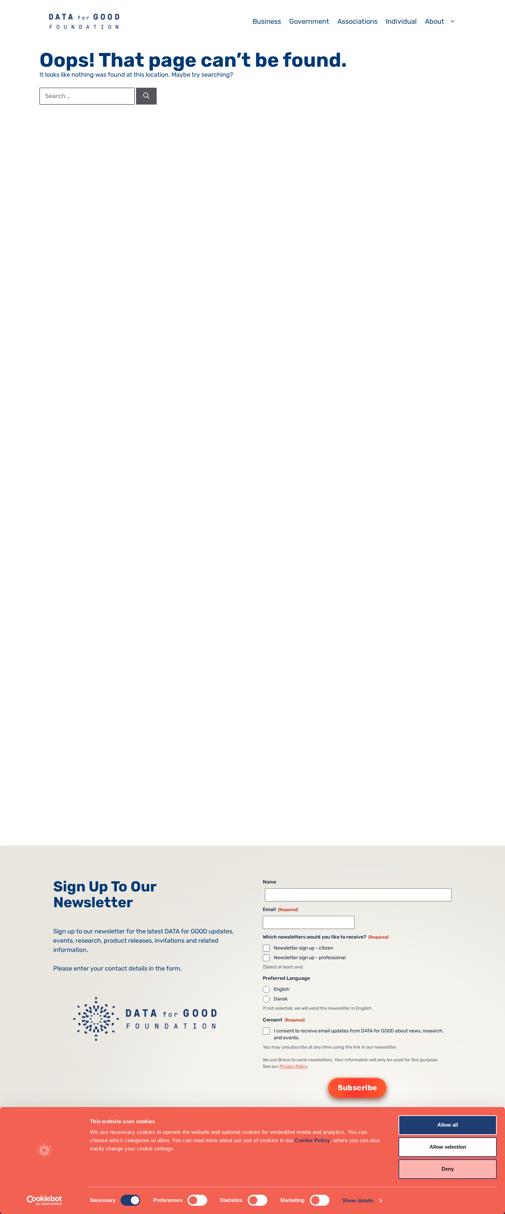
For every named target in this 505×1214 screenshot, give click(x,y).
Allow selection (447, 1147)
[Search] (146, 96)
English (282, 989)
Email (280, 909)
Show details (357, 1200)
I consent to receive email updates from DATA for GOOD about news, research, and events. (359, 1034)
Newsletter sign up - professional (310, 958)
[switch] (197, 1200)
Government (309, 21)
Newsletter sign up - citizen (303, 948)
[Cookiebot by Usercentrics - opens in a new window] (44, 1200)
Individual (401, 21)
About (434, 21)
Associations (357, 21)
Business (266, 21)
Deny (447, 1169)
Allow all (447, 1125)
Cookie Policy (312, 1140)
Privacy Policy (293, 1066)
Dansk (281, 999)
